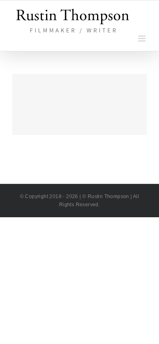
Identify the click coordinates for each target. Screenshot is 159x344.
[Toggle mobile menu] (142, 38)
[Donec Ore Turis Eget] (79, 104)
